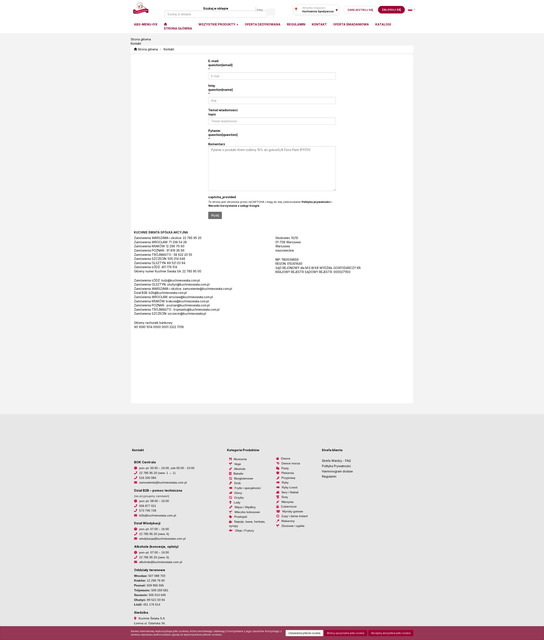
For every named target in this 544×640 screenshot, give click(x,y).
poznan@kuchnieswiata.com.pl (188, 305)
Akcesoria (240, 459)
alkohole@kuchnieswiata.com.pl (160, 562)
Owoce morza (290, 463)
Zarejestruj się (360, 9)
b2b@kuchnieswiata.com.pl (168, 292)
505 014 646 (176, 258)
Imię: (220, 88)
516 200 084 (147, 477)
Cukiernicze (289, 506)
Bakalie (238, 473)
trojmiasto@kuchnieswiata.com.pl (197, 309)
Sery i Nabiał (289, 492)
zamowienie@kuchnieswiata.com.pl (207, 288)
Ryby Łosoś (290, 487)
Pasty (285, 468)
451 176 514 (169, 267)
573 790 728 (147, 510)
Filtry (260, 10)
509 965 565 (155, 585)
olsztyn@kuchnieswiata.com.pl (188, 284)
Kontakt (169, 49)
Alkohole (239, 469)
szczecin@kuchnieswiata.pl (187, 313)
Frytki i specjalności (248, 488)
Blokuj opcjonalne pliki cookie (345, 633)
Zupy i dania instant (294, 516)
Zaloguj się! (390, 9)
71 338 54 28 (178, 242)
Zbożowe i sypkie (293, 526)
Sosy (284, 497)
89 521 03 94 (176, 263)
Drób (237, 483)
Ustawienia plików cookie (304, 633)
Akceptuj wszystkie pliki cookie (391, 633)
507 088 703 (156, 575)
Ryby (285, 482)
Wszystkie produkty (217, 24)
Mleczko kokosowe (247, 512)
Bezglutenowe (243, 478)
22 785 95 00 (191, 271)
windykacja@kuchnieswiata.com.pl (162, 538)
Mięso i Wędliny (245, 507)
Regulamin (329, 476)
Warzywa (287, 501)
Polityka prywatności (316, 201)
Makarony (288, 521)
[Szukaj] (270, 12)
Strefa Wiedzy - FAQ (336, 460)
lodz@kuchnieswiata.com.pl (180, 280)
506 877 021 (147, 506)
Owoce (285, 458)
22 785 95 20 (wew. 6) (154, 534)
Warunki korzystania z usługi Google (233, 205)
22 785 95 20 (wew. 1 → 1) (157, 473)
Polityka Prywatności (336, 466)
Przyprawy (288, 477)
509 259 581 (159, 590)
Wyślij (215, 215)
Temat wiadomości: (223, 112)
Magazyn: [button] (318, 11)
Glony (238, 493)
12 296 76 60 (175, 246)
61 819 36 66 (175, 250)
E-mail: (220, 63)
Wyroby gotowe (292, 511)
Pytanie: (223, 133)
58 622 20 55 (183, 254)
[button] (411, 9)
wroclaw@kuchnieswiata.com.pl (191, 297)
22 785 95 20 (192, 238)
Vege (237, 464)
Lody (237, 502)
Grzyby (239, 497)
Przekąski (240, 516)
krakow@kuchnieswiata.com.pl (187, 301)
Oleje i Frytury (244, 530)
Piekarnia (287, 473)
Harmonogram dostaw (337, 471)
